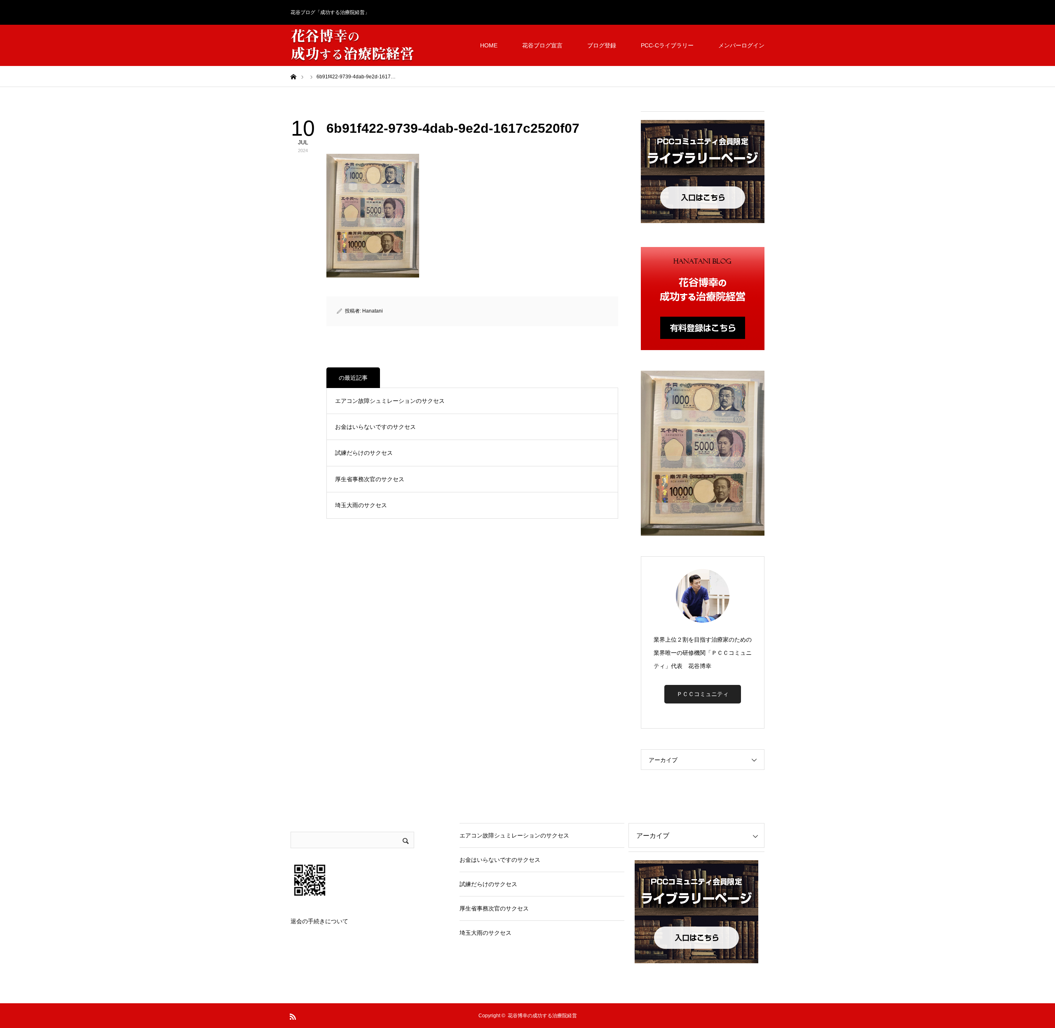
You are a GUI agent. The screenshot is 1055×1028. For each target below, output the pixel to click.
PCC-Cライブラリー (667, 45)
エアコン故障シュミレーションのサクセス (390, 401)
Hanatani (372, 311)
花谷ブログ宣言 (542, 45)
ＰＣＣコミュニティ (703, 694)
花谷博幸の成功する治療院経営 (542, 1016)
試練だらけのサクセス (364, 452)
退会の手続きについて (319, 921)
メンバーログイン (741, 45)
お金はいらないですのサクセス (375, 426)
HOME (488, 45)
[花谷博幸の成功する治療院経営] (352, 45)
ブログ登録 (601, 45)
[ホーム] (293, 76)
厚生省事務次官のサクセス (369, 479)
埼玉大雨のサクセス (361, 505)
